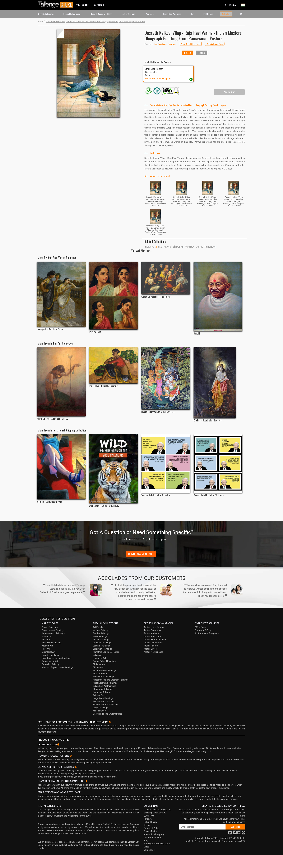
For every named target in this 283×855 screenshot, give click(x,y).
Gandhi (197, 333)
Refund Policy (150, 822)
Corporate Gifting (203, 630)
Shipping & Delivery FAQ (155, 812)
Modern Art (47, 645)
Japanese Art (99, 658)
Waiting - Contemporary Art (49, 501)
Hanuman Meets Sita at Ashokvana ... (158, 412)
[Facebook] (235, 833)
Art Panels (98, 627)
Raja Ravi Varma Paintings (200, 246)
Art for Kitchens (151, 633)
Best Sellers (208, 13)
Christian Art (99, 664)
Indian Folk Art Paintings (104, 686)
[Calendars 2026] (58, 744)
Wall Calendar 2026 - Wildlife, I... (104, 505)
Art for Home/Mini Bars (155, 639)
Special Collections (71, 13)
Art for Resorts (151, 645)
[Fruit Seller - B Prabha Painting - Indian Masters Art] (113, 365)
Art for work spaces (153, 652)
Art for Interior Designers (207, 633)
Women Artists (100, 673)
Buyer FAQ (149, 815)
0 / (229, 5)
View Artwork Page (215, 44)
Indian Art (150, 246)
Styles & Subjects (45, 13)
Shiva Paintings (100, 636)
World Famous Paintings (104, 670)
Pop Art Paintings (50, 655)
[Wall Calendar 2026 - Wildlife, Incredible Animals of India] (113, 468)
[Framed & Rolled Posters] (71, 755)
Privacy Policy (150, 831)
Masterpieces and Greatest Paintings (111, 679)
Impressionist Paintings (53, 633)
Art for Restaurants (153, 642)
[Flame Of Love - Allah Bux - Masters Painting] (61, 381)
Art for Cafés (150, 649)
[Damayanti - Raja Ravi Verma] (61, 294)
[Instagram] (239, 833)
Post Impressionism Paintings (56, 658)
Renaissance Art (50, 661)
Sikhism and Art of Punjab (105, 704)
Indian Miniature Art (51, 642)
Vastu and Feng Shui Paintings (107, 713)
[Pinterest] (243, 833)
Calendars (226, 14)
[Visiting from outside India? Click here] (110, 722)
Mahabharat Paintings (103, 676)
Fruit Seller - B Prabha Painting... (104, 386)
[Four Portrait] (113, 295)
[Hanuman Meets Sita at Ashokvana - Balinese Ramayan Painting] (165, 378)
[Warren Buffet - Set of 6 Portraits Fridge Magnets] (165, 463)
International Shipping (170, 246)
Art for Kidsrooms (152, 636)
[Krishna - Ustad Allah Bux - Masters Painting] (218, 382)
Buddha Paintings (101, 633)
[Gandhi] (218, 296)
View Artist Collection (190, 44)
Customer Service (152, 837)
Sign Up (85, 5)
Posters (149, 13)
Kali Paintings (99, 710)
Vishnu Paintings (101, 639)
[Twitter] (230, 833)
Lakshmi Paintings (101, 645)
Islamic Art (47, 636)
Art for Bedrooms (152, 630)
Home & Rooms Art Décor (101, 13)
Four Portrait (95, 332)
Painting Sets (99, 695)
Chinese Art (98, 667)
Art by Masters (128, 13)
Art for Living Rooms (154, 627)
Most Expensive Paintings (105, 683)
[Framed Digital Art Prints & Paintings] (86, 781)
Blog (192, 13)
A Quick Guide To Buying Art (157, 809)
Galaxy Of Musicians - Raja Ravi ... (156, 296)
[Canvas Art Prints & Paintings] (76, 767)
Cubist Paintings (50, 627)
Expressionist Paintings (53, 630)
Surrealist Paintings (51, 664)
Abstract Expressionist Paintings (57, 667)
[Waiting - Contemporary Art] (61, 466)
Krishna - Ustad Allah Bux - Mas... (209, 420)
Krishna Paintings (101, 630)
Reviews (148, 819)
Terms (147, 825)
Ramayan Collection (102, 692)
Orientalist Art (48, 652)
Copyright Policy (151, 828)
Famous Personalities (103, 701)
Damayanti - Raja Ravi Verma (50, 329)
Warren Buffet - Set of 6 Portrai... (156, 495)
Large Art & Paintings (103, 698)
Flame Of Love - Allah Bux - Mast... (52, 418)
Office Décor (201, 627)
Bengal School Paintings (104, 661)
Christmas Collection (103, 689)
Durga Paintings (100, 707)
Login (77, 5)
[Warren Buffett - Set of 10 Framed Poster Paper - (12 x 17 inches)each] (218, 463)
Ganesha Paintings (102, 642)
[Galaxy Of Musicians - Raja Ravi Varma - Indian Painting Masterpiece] (165, 278)
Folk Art (46, 649)
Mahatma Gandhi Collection (106, 652)
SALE (242, 13)
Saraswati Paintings (102, 649)
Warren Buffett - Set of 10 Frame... (209, 495)
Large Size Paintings (172, 13)
